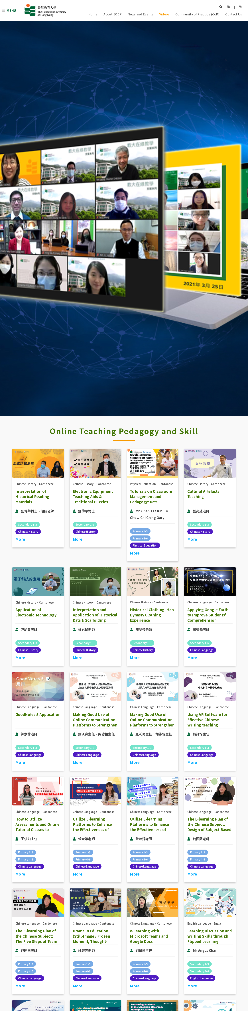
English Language (199, 923)
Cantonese (46, 484)
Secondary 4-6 (199, 643)
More (20, 539)
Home (92, 14)
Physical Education (143, 484)
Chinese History (25, 484)
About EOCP (112, 14)
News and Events (140, 14)
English (218, 923)
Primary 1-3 (140, 531)
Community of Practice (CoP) (197, 14)
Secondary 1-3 (27, 524)
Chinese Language (199, 602)
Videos (164, 14)
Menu (11, 10)
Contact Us (233, 14)
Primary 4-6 (140, 538)
